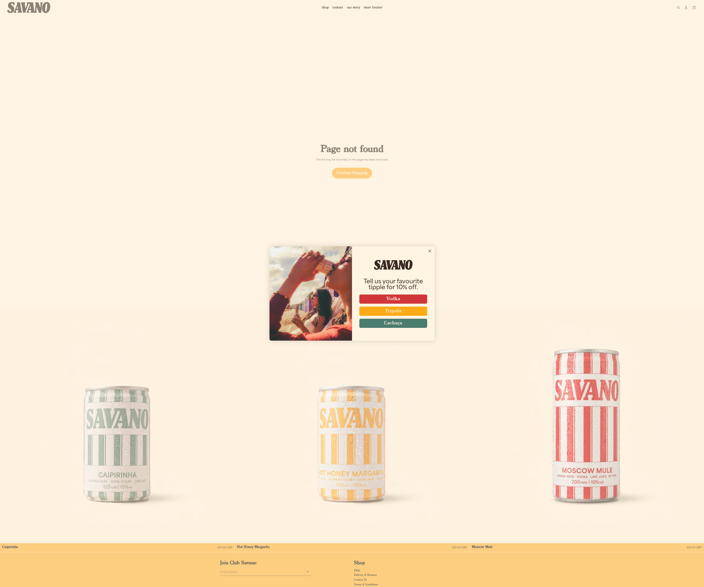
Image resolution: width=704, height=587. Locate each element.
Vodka (393, 299)
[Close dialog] (430, 251)
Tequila (393, 311)
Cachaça (393, 323)
